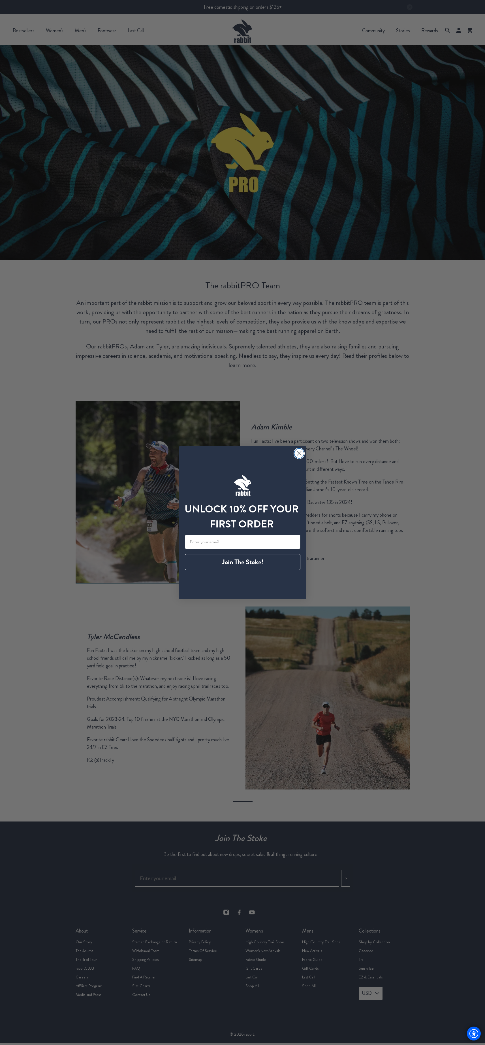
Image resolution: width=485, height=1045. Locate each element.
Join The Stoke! (242, 562)
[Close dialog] (299, 453)
